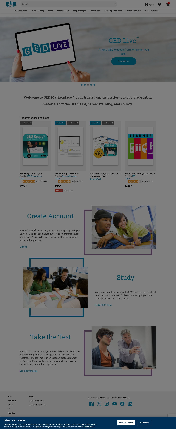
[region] (88, 423)
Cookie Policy (89, 426)
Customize (144, 422)
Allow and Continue (126, 422)
